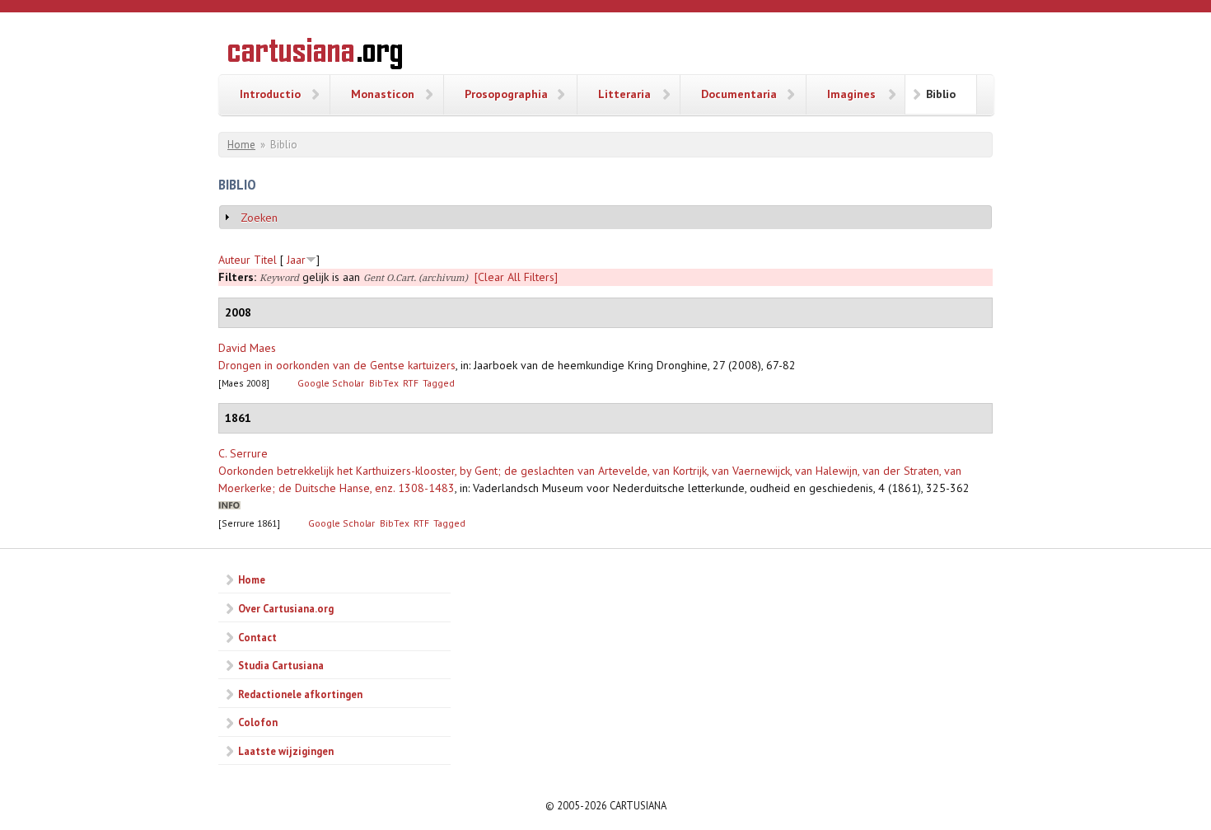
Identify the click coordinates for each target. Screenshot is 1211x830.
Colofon (258, 722)
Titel (265, 259)
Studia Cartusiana (281, 665)
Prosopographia (506, 94)
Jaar (296, 259)
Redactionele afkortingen (300, 694)
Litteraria (624, 94)
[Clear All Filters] (516, 277)
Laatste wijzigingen (286, 750)
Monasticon (382, 94)
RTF (410, 383)
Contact (257, 637)
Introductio (270, 94)
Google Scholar (330, 383)
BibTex (384, 383)
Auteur (234, 259)
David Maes (247, 347)
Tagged (439, 383)
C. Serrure (243, 453)
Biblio (941, 94)
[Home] (315, 56)
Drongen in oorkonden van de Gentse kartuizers (337, 365)
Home (241, 145)
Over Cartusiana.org (286, 608)
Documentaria (739, 94)
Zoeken (259, 217)
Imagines (851, 94)
